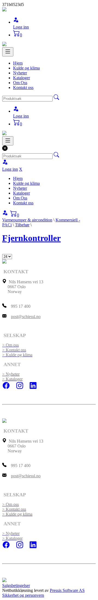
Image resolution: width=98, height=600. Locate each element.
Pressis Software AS (67, 590)
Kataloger (21, 77)
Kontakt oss (23, 87)
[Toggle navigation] (7, 51)
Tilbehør (22, 225)
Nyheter (20, 73)
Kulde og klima (26, 68)
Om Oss (20, 82)
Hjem (18, 63)
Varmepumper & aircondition (27, 220)
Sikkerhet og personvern (23, 595)
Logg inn (21, 27)
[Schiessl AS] (4, 10)
